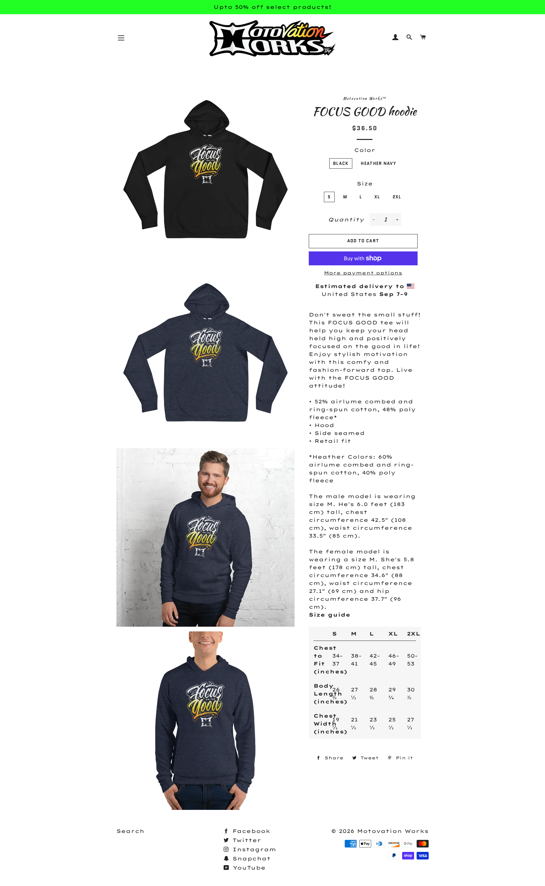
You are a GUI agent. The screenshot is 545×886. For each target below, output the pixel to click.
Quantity (346, 219)
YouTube (248, 868)
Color (364, 150)
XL (377, 197)
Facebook (250, 831)
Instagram (253, 849)
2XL (397, 197)
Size (365, 183)
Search (130, 831)
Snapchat (250, 858)
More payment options (363, 273)
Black (341, 163)
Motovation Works (393, 831)
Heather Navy (378, 163)
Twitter (245, 840)
